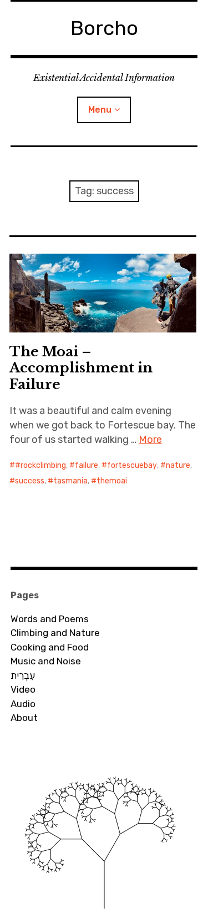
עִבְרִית (23, 675)
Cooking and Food (50, 647)
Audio (23, 703)
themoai (112, 481)
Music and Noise (46, 661)
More (150, 439)
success (29, 481)
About (24, 717)
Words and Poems (50, 618)
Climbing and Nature (55, 632)
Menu (99, 109)
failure (86, 465)
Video (23, 689)
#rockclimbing (40, 465)
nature (178, 465)
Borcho (104, 28)
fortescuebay (132, 465)
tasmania (70, 481)
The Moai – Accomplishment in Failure (81, 368)
